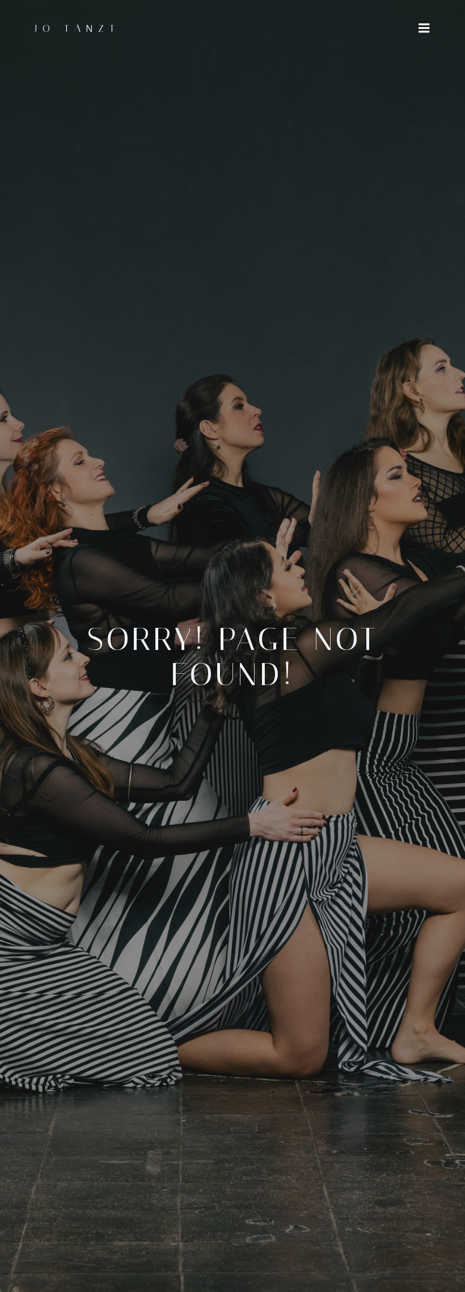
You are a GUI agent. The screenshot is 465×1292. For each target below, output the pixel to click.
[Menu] (424, 28)
